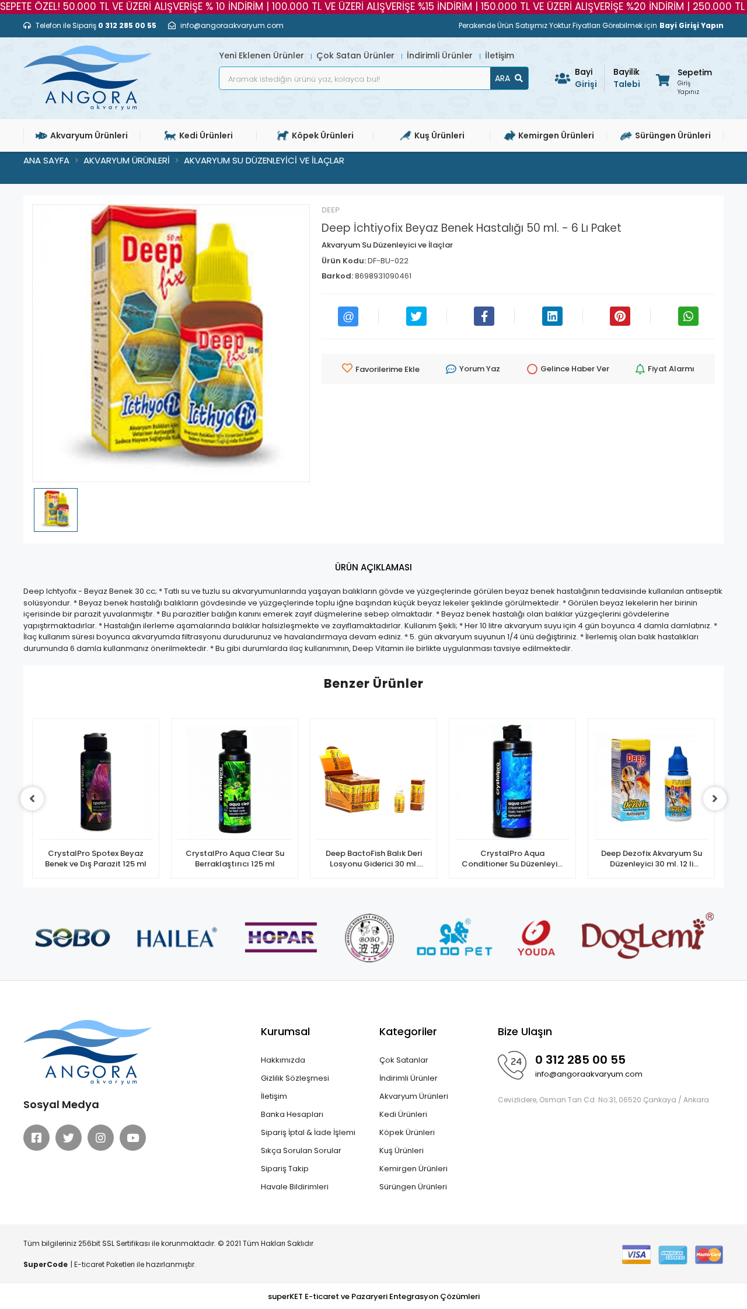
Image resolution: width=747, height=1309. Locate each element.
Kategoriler (408, 1031)
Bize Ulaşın (525, 1031)
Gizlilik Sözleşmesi (295, 1078)
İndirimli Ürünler (441, 55)
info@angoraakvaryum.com (589, 1074)
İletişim (499, 55)
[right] (714, 799)
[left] (32, 799)
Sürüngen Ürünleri (413, 1186)
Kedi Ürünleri (403, 1114)
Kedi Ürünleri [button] (206, 135)
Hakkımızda (283, 1060)
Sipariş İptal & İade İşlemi (308, 1132)
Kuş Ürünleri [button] (439, 135)
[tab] (373, 567)
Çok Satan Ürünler (356, 55)
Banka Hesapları (292, 1114)
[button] (683, 80)
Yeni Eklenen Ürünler (262, 55)
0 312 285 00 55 (580, 1060)
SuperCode (45, 1264)
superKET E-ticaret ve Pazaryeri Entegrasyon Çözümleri (374, 1296)
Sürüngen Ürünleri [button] (673, 135)
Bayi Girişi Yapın (691, 25)
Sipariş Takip (285, 1168)
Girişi (586, 78)
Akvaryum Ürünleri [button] (89, 135)
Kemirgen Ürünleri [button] (556, 135)
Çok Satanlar (403, 1060)
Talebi (626, 78)
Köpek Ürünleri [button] (323, 135)
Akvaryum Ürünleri (413, 1096)
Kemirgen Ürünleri (413, 1168)
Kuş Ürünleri (401, 1150)
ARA (502, 78)
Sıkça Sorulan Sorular (301, 1150)
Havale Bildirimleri (295, 1186)
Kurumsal (285, 1031)
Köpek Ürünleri (407, 1132)
